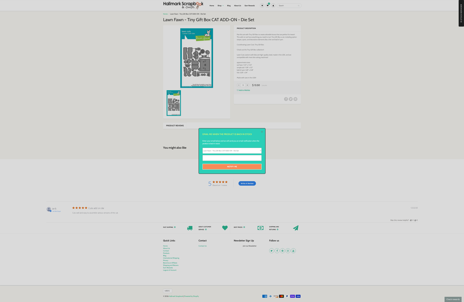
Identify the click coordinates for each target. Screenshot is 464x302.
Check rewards (453, 299)
